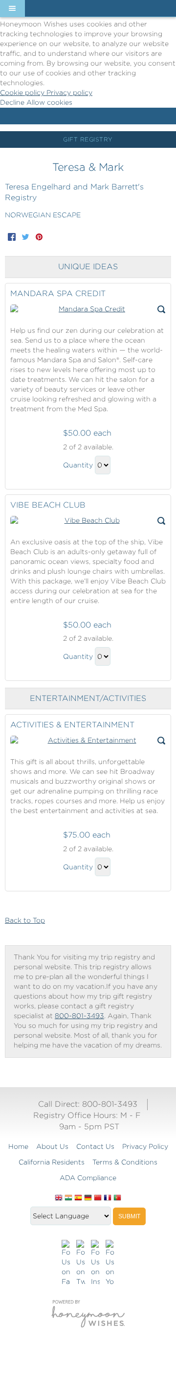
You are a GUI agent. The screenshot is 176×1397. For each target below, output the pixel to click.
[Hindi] (68, 1198)
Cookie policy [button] (23, 92)
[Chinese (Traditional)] (98, 1198)
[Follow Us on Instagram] (95, 1263)
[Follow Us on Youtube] (110, 1263)
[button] (12, 8)
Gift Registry (88, 139)
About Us (52, 1146)
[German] (88, 1198)
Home (18, 1146)
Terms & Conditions (124, 1162)
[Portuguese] (117, 1198)
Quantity (78, 465)
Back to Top (25, 920)
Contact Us (95, 1146)
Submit (129, 1216)
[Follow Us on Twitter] (80, 1263)
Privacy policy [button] (69, 92)
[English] (59, 1198)
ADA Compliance (88, 1178)
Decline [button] (13, 102)
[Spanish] (78, 1198)
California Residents (52, 1162)
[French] (107, 1198)
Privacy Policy (145, 1146)
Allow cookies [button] (49, 102)
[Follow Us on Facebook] (66, 1263)
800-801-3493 (79, 1016)
